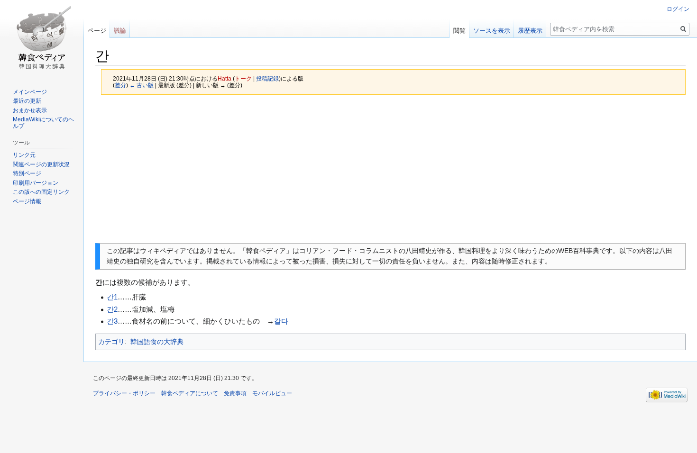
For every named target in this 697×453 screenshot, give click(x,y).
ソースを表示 (491, 30)
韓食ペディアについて (189, 393)
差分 (120, 85)
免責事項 (235, 393)
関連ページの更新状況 (41, 164)
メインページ (30, 92)
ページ (97, 30)
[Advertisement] (390, 168)
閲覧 (459, 30)
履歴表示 (530, 30)
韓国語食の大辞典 (156, 341)
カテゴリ (111, 341)
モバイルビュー (272, 393)
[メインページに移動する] (42, 38)
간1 (112, 297)
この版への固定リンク (41, 192)
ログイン (678, 9)
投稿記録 (267, 78)
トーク (243, 78)
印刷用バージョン (35, 183)
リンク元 (24, 155)
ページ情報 (27, 201)
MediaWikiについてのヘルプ (43, 122)
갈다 (281, 321)
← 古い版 (141, 85)
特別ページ (27, 173)
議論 (120, 30)
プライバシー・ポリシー (124, 393)
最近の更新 (27, 101)
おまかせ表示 (30, 110)
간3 (112, 321)
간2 (112, 309)
